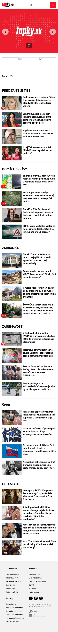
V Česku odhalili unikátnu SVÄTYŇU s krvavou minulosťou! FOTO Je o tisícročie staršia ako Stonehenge (39, 337)
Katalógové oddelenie (14, 614)
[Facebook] (31, 598)
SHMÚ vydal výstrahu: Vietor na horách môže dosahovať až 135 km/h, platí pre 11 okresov (39, 229)
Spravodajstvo (11, 604)
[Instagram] (36, 598)
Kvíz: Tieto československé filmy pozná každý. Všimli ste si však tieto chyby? (39, 544)
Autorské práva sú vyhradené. (40, 606)
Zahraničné (11, 248)
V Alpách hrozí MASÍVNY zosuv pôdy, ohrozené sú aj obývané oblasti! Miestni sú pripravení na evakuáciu (39, 292)
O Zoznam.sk (11, 568)
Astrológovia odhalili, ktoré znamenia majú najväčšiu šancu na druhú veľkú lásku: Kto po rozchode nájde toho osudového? (38, 513)
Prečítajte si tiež (16, 90)
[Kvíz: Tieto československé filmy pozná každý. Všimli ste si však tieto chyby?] (12, 547)
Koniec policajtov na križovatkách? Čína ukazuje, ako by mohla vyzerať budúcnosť (39, 386)
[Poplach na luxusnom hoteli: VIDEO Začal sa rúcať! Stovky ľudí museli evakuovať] (12, 277)
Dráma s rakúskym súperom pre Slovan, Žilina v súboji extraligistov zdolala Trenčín (39, 431)
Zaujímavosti (13, 326)
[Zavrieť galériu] (53, 5)
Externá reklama (35, 578)
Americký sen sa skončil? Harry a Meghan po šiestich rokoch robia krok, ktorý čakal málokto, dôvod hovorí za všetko (39, 529)
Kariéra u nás (10, 585)
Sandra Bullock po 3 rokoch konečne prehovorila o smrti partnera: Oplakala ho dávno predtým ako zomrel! (37, 118)
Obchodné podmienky (37, 581)
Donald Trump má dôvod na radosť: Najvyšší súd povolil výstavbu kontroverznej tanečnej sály (37, 259)
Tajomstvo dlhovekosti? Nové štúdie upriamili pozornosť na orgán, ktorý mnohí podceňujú (38, 352)
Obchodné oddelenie (14, 611)
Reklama (32, 568)
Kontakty (9, 598)
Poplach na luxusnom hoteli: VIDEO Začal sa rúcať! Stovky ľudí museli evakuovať (39, 274)
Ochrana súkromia (12, 578)
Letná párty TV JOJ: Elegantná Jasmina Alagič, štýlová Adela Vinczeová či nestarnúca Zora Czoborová (38, 495)
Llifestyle (10, 484)
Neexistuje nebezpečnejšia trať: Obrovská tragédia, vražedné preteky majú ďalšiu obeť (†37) (39, 465)
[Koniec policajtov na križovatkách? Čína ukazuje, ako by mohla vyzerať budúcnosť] (12, 389)
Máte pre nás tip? (12, 622)
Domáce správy (14, 169)
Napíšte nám (10, 588)
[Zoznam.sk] (34, 612)
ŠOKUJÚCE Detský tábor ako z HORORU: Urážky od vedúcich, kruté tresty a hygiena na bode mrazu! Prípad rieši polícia (38, 309)
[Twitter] (41, 598)
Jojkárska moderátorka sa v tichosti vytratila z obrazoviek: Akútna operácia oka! (38, 133)
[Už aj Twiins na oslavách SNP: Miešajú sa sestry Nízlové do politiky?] (12, 153)
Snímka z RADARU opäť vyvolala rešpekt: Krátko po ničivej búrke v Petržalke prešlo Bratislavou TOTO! (39, 180)
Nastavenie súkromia (13, 581)
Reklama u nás (34, 574)
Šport (7, 405)
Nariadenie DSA (12, 592)
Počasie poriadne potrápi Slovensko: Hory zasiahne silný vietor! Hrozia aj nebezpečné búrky (38, 197)
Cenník (31, 585)
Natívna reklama (35, 592)
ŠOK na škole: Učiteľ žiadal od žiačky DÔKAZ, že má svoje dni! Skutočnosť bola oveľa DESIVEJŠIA (38, 371)
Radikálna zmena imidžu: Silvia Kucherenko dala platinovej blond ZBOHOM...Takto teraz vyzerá (39, 101)
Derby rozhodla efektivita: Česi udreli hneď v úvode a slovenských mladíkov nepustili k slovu (39, 450)
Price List (32, 588)
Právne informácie (12, 574)
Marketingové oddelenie (15, 618)
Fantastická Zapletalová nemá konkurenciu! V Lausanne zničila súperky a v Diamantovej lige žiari (39, 416)
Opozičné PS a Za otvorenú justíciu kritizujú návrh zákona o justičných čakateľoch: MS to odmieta (39, 214)
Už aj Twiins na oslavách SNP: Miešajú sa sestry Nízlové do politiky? (37, 150)
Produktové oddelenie (14, 607)
